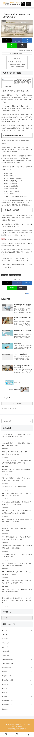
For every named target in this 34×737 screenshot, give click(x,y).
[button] (22, 45)
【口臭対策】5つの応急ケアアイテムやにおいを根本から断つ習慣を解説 (17, 555)
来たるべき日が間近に (15, 62)
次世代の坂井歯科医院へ (17, 66)
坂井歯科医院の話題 (16, 275)
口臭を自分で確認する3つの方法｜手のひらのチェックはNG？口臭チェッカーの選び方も (17, 479)
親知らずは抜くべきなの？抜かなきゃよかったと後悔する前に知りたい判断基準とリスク (16, 582)
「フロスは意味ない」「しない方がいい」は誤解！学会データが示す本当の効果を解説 (16, 435)
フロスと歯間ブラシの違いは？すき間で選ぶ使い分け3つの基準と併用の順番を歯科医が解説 (16, 462)
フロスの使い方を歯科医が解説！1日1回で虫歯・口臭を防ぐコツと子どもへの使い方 (16, 503)
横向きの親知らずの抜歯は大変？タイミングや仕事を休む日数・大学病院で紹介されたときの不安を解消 (16, 600)
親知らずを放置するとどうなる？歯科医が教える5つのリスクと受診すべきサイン (17, 590)
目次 (15, 58)
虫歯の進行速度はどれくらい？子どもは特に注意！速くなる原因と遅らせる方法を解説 (16, 538)
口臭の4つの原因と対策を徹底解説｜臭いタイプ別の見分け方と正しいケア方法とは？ (17, 547)
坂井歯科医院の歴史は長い (18, 64)
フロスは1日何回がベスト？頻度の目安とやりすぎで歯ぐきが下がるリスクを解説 (17, 444)
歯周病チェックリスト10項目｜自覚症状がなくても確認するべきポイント (16, 529)
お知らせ (5, 275)
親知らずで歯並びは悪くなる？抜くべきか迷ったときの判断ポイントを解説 (16, 573)
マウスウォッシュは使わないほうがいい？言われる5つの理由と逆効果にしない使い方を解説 (17, 512)
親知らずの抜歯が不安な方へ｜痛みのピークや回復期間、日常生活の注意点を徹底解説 (16, 564)
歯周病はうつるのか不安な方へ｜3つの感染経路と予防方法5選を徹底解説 (17, 470)
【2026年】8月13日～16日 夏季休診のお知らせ (15, 486)
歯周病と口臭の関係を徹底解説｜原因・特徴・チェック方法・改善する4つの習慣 (16, 453)
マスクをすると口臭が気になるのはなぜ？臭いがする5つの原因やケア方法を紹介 (16, 494)
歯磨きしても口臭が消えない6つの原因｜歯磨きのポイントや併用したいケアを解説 (17, 520)
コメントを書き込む (17, 403)
